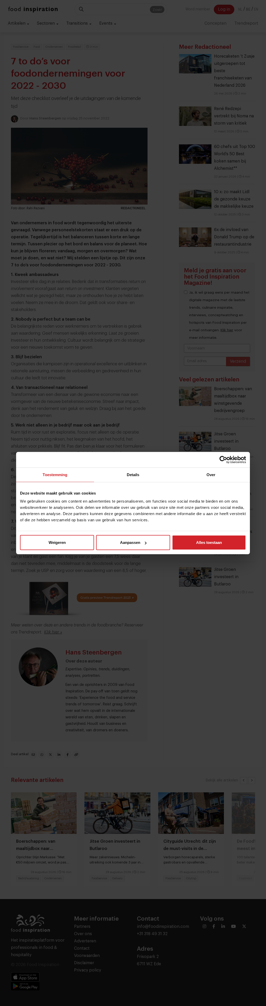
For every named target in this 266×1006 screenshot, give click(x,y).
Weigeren (57, 542)
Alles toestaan (209, 542)
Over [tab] (211, 474)
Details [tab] (133, 474)
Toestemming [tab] (55, 474)
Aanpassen (130, 542)
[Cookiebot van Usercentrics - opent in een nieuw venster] (223, 459)
